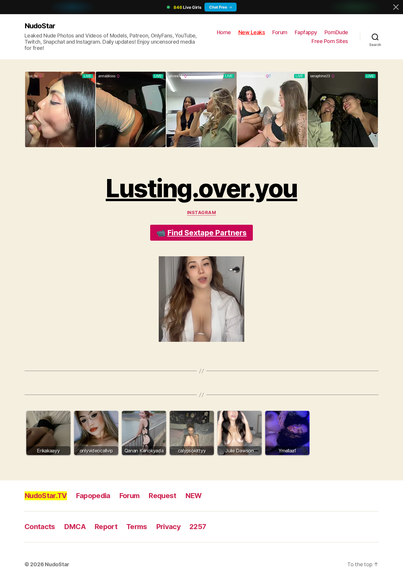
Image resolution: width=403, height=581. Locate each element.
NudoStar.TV (45, 495)
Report (105, 526)
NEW (193, 495)
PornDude (336, 32)
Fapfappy (306, 32)
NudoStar (39, 26)
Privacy (168, 526)
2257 (197, 526)
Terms (136, 526)
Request (162, 495)
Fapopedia (93, 495)
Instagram (201, 212)
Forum (279, 32)
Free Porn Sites (330, 41)
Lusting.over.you (201, 188)
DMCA (75, 526)
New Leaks (251, 32)
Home (224, 32)
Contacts (39, 526)
